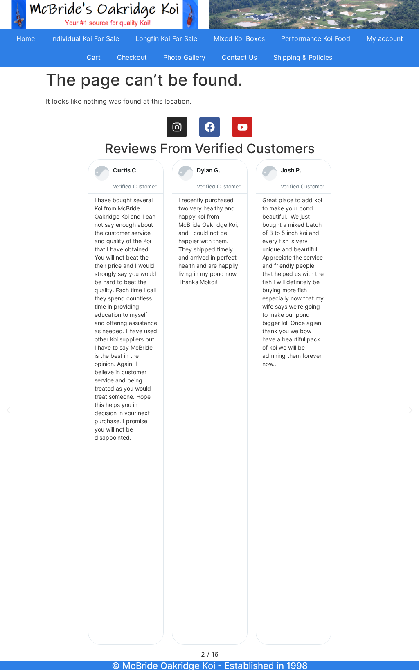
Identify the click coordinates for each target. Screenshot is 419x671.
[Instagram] (177, 127)
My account (385, 38)
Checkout (132, 57)
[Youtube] (242, 127)
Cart (94, 57)
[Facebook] (209, 127)
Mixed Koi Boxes (239, 38)
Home (25, 38)
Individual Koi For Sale (85, 38)
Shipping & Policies (302, 57)
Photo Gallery (184, 57)
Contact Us (239, 57)
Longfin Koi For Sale (166, 38)
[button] (8, 410)
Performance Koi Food (315, 38)
